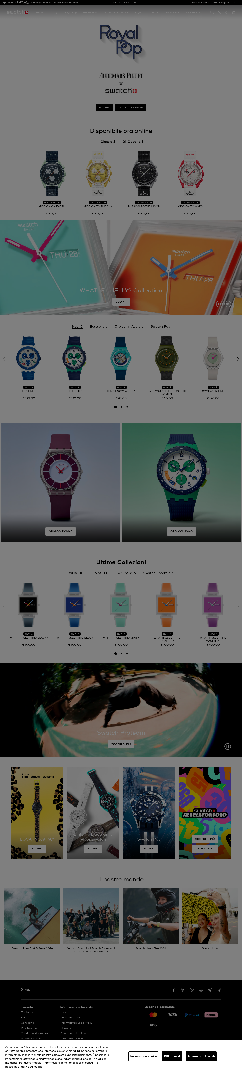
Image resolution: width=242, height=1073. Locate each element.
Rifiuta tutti (172, 1056)
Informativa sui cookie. (28, 1066)
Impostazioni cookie (143, 1056)
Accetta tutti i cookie (201, 1056)
